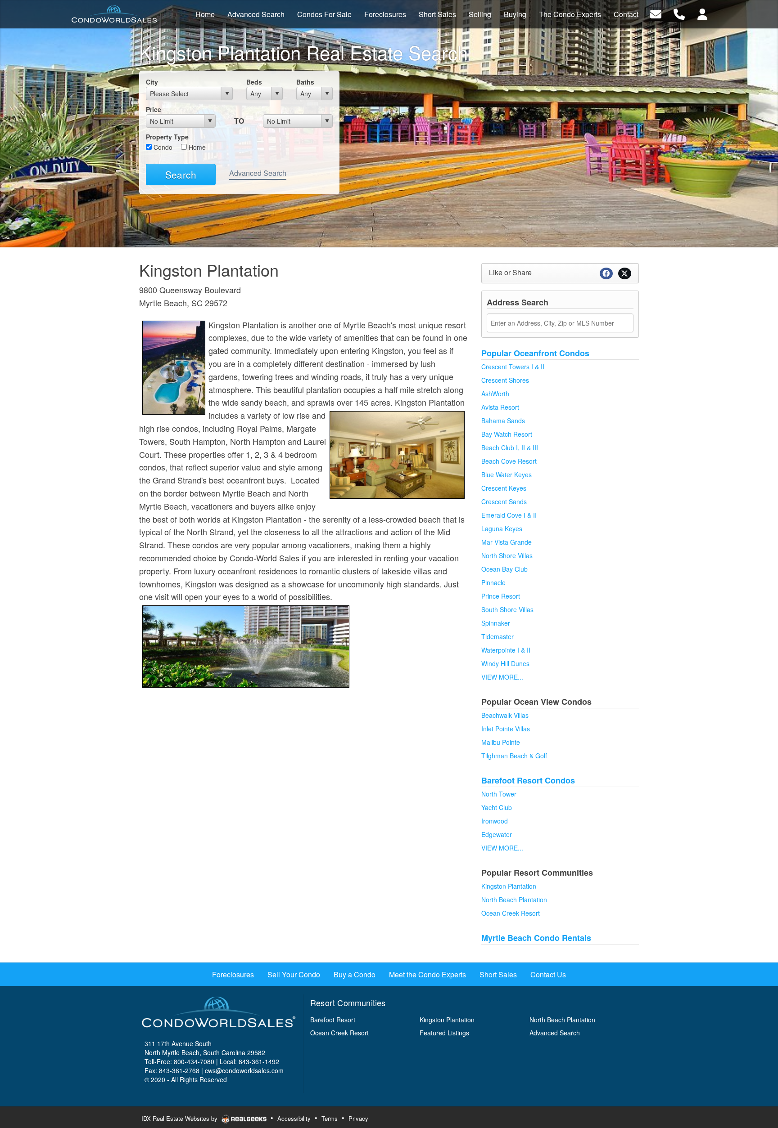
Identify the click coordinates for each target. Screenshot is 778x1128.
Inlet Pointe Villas (505, 728)
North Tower (498, 793)
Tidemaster (497, 636)
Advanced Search (257, 173)
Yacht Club (496, 807)
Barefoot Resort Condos (528, 780)
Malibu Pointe (500, 742)
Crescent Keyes (503, 487)
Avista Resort (500, 407)
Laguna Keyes (501, 528)
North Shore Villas (507, 555)
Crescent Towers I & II (512, 366)
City (152, 81)
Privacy (358, 1118)
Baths (305, 81)
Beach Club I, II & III (509, 447)
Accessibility (294, 1118)
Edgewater (496, 834)
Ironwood (494, 820)
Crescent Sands (504, 501)
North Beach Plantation (514, 899)
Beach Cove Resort (509, 461)
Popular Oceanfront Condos (535, 353)
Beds (254, 81)
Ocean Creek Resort (510, 913)
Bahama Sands (503, 420)
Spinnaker (495, 622)
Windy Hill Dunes (505, 663)
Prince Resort (500, 595)
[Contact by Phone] (679, 13)
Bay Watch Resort (506, 434)
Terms (329, 1118)
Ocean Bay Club (504, 568)
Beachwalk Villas (505, 715)
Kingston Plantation (508, 886)
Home (196, 147)
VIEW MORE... (502, 676)
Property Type (167, 136)
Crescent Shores (505, 380)
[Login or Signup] (702, 13)
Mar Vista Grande (506, 541)
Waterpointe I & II (505, 649)
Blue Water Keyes (506, 474)
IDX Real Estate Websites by (180, 1118)
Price (153, 109)
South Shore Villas (507, 609)
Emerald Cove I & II (509, 514)
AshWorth (495, 393)
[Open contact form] (655, 13)
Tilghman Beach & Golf (514, 755)
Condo (162, 147)
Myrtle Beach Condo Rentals (536, 938)
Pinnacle (493, 582)
